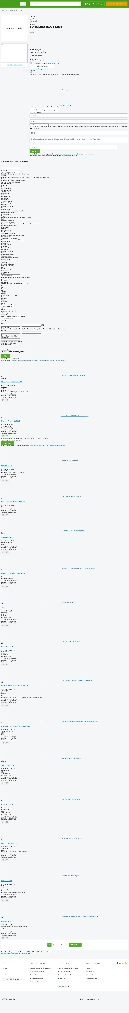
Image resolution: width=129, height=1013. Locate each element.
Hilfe (3, 971)
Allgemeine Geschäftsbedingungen (41, 968)
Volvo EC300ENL (7, 765)
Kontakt (4, 975)
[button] (37, 55)
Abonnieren (7, 443)
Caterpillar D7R (7, 646)
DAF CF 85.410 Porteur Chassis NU (15, 685)
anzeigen (6, 349)
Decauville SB (6, 921)
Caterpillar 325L (7, 804)
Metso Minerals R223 (9, 843)
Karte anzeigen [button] (65, 90)
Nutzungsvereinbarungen (85, 154)
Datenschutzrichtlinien (66, 154)
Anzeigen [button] (44, 63)
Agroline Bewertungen (37, 978)
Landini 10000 (6, 466)
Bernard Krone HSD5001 (10, 421)
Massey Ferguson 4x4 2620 (11, 382)
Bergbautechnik (16, 953)
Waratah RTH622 (7, 537)
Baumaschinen (6, 953)
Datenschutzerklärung (37, 971)
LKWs (29, 953)
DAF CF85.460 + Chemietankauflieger (15, 726)
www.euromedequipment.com (39, 69)
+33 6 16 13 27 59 (53, 63)
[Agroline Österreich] (10, 4)
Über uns (4, 968)
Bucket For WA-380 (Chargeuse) (13, 573)
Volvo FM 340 (6, 881)
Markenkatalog (34, 982)
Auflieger (24, 953)
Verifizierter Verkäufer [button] (37, 49)
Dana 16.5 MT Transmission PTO (13, 502)
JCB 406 (4, 607)
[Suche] (32, 4)
